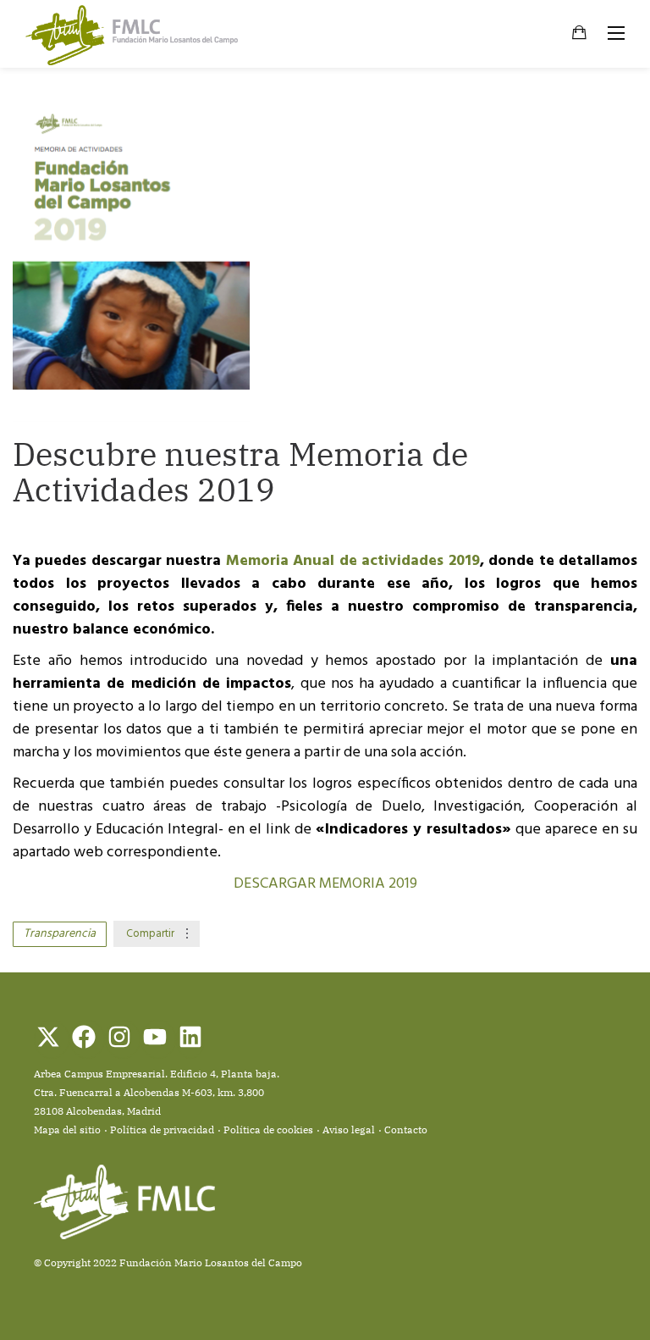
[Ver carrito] (579, 34)
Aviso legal (348, 1129)
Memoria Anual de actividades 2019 (353, 561)
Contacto (405, 1129)
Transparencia (60, 934)
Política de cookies (268, 1129)
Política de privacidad (162, 1129)
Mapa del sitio (67, 1129)
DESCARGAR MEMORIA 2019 (325, 884)
